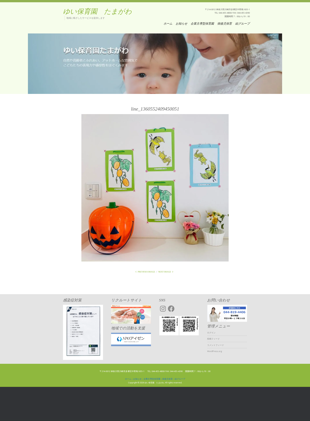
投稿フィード (213, 338)
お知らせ (181, 23)
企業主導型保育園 (202, 23)
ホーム (168, 23)
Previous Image (146, 272)
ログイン (211, 332)
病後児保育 (224, 23)
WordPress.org (214, 351)
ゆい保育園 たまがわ (97, 11)
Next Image (164, 272)
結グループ (242, 23)
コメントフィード (215, 345)
